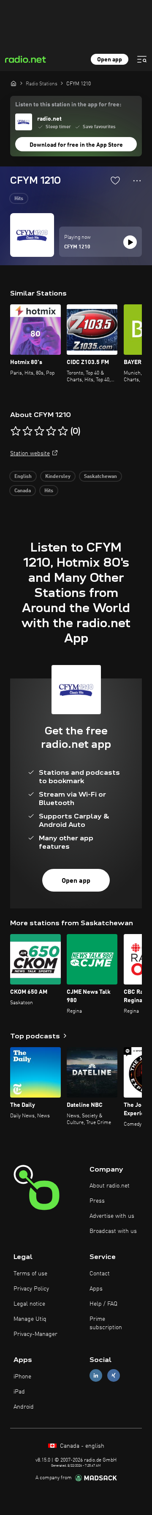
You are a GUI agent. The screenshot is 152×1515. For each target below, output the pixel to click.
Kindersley (58, 476)
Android (24, 1407)
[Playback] (130, 242)
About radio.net (110, 1186)
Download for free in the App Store (76, 145)
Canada (22, 491)
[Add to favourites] (115, 180)
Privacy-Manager (35, 1334)
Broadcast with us (113, 1231)
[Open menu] (142, 59)
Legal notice (29, 1304)
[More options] (137, 181)
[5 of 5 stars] (63, 431)
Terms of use (30, 1274)
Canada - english (81, 1446)
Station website (30, 454)
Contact (100, 1274)
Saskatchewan (100, 476)
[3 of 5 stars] (39, 431)
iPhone (22, 1377)
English (23, 476)
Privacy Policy (31, 1289)
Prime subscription (106, 1323)
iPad (19, 1392)
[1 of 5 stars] (16, 431)
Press (97, 1201)
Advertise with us (112, 1216)
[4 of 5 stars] (51, 431)
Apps (96, 1289)
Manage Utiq (30, 1319)
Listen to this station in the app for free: (68, 105)
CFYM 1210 (77, 247)
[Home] (13, 83)
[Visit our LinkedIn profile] (95, 1375)
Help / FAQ (103, 1304)
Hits (18, 198)
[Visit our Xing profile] (113, 1375)
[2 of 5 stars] (27, 431)
